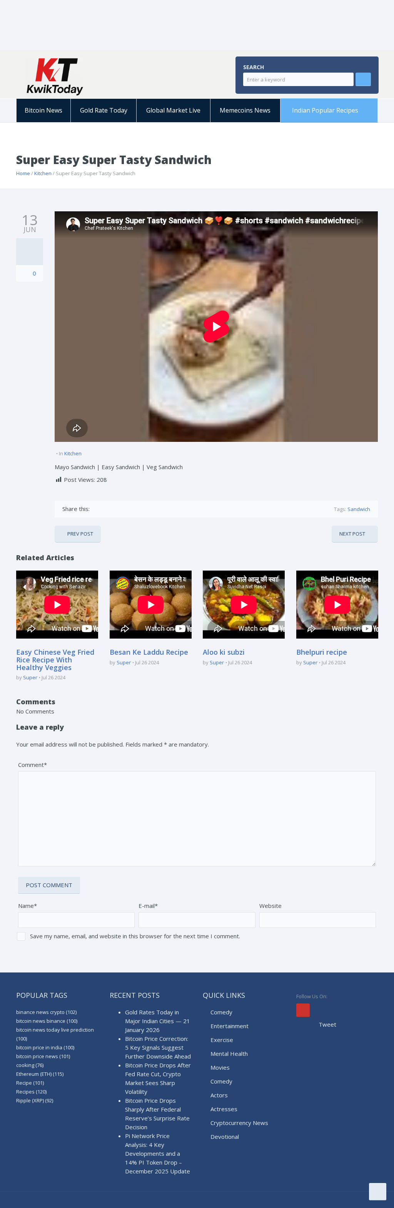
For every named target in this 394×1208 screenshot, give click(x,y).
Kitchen (43, 173)
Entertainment (229, 1026)
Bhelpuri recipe (321, 652)
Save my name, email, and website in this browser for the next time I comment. (135, 936)
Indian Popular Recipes (325, 110)
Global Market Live (173, 110)
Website (270, 905)
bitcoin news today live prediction (55, 1034)
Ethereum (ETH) (39, 1073)
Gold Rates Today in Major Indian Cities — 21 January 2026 (157, 1021)
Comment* (32, 764)
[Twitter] (108, 508)
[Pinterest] (130, 508)
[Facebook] (97, 508)
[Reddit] (153, 508)
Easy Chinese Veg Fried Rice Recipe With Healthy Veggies (55, 659)
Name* (27, 905)
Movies (220, 1067)
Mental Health (229, 1053)
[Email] (164, 508)
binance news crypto (46, 1012)
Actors (219, 1095)
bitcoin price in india (45, 1047)
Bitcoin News (43, 110)
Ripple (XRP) (34, 1100)
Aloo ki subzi (224, 652)
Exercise (221, 1040)
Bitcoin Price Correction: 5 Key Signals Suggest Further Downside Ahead (158, 1047)
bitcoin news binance (46, 1020)
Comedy (221, 1012)
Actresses (223, 1109)
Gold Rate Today (103, 110)
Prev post (80, 533)
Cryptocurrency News (239, 1123)
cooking (29, 1065)
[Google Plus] (119, 508)
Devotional (224, 1136)
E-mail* (148, 905)
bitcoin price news (43, 1056)
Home (23, 173)
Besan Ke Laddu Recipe (149, 652)
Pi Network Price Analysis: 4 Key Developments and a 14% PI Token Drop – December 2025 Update (157, 1153)
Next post (352, 533)
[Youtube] (303, 1010)
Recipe (30, 1082)
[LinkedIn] (141, 508)
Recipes (31, 1091)
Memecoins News (245, 110)
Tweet (327, 1024)
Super (30, 677)
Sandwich (358, 509)
